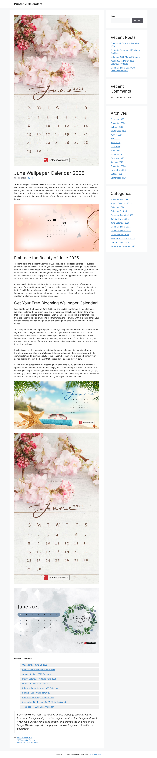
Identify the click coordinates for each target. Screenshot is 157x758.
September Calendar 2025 (123, 246)
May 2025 (115, 146)
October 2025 (117, 127)
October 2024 (117, 174)
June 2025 (115, 143)
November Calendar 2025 (123, 238)
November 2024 (118, 170)
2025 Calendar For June (26, 740)
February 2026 (117, 119)
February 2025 (117, 158)
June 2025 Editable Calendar (28, 743)
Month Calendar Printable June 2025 (39, 679)
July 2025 (115, 139)
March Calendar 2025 (121, 227)
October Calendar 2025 (121, 242)
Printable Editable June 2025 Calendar (40, 688)
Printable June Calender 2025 (36, 693)
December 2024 (118, 166)
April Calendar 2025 (120, 199)
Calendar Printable (119, 211)
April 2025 (115, 150)
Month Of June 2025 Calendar (36, 683)
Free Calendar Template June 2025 (38, 669)
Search (114, 16)
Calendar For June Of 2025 (34, 665)
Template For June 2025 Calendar (38, 707)
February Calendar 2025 (122, 215)
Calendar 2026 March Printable (125, 57)
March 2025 (116, 154)
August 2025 (117, 135)
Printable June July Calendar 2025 (38, 697)
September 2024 (118, 178)
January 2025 (117, 162)
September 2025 (118, 131)
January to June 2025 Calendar (36, 674)
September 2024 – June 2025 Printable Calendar (45, 702)
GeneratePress (95, 754)
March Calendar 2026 (121, 231)
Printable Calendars (28, 4)
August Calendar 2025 (121, 203)
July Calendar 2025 (120, 219)
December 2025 (118, 123)
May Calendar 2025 (120, 234)
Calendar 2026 (117, 207)
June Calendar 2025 (24, 738)
